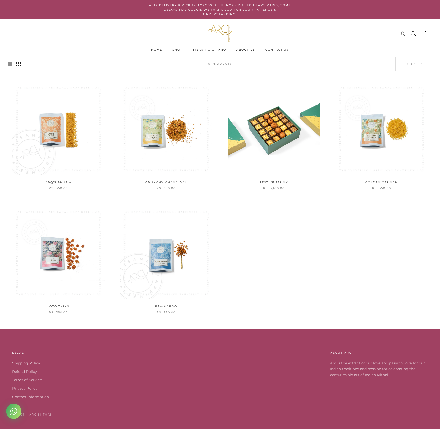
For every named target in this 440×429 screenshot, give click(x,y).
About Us (245, 49)
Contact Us (277, 49)
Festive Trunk (273, 182)
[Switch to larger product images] (10, 64)
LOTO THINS (58, 306)
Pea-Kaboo (166, 306)
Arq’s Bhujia (58, 182)
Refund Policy (24, 371)
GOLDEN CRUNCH (381, 182)
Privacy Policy (24, 388)
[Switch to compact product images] (27, 64)
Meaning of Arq (209, 49)
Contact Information (30, 397)
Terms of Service (27, 380)
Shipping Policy (26, 363)
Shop (177, 49)
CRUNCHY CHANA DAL (166, 182)
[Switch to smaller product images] (18, 64)
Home (156, 49)
